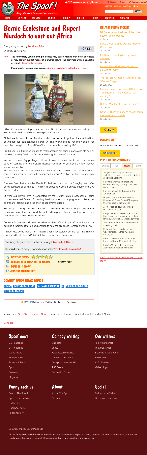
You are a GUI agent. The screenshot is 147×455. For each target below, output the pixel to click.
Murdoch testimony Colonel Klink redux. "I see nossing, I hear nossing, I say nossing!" (121, 93)
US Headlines (16, 343)
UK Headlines (16, 347)
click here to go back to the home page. (66, 68)
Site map (56, 398)
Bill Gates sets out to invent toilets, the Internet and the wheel (120, 34)
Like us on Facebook (66, 302)
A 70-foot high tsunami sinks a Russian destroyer (118, 208)
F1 (63, 286)
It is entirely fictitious (32, 63)
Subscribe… (110, 153)
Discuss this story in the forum (30, 262)
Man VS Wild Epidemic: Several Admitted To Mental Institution (118, 246)
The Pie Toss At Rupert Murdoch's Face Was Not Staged (121, 79)
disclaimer (89, 438)
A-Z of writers (102, 362)
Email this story (20, 266)
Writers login (101, 367)
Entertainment (16, 357)
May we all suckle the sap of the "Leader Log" (119, 192)
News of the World (77, 286)
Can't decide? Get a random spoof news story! (121, 259)
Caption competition (62, 357)
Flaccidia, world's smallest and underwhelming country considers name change (120, 184)
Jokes (55, 347)
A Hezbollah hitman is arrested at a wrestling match (120, 224)
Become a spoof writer (107, 352)
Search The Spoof (18, 393)
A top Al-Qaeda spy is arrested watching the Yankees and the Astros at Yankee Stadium (121, 175)
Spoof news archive (19, 398)
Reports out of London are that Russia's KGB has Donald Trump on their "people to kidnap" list (120, 200)
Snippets (56, 343)
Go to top (9, 322)
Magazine (14, 377)
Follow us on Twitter (42, 302)
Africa (8, 286)
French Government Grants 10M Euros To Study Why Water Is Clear (120, 240)
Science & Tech (17, 362)
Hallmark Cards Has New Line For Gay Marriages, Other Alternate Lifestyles (120, 232)
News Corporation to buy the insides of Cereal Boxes (120, 45)
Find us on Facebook (106, 398)
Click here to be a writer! (68, 249)
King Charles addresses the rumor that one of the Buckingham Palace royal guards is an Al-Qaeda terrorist (121, 216)
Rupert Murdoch (14, 291)
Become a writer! (139, 1)
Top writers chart (104, 343)
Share (88, 48)
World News (15, 352)
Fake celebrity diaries (63, 352)
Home (7, 17)
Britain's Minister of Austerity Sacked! (119, 104)
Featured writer (103, 347)
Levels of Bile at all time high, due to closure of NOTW (119, 68)
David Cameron (50, 286)
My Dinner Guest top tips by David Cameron (118, 57)
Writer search (102, 357)
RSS (26, 302)
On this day (15, 403)
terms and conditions (68, 438)
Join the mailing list (22, 271)
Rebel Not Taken (36, 46)
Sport (12, 367)
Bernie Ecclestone (24, 286)
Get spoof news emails (64, 362)
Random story (16, 413)
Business (13, 372)
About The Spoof (61, 393)
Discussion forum (117, 1)
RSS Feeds (57, 367)
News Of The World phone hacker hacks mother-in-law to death (121, 114)
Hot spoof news (17, 408)
